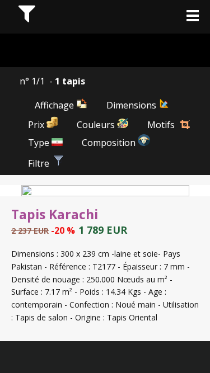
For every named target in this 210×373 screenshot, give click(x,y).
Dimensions (132, 105)
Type (40, 142)
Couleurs (97, 125)
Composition (110, 142)
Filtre (40, 163)
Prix (37, 125)
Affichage (55, 105)
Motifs (161, 125)
